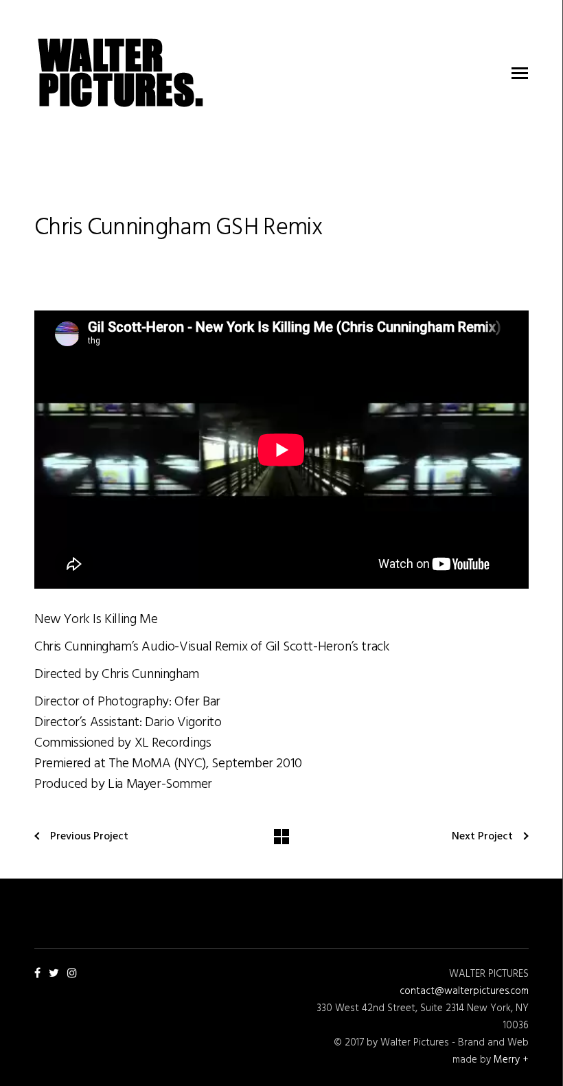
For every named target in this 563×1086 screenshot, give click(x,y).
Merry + (511, 1060)
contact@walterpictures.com (464, 991)
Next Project (482, 836)
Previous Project (89, 836)
